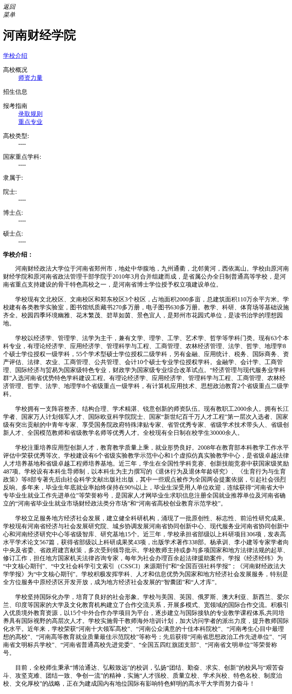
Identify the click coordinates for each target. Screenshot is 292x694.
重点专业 (30, 122)
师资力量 (30, 77)
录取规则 (30, 114)
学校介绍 (15, 55)
